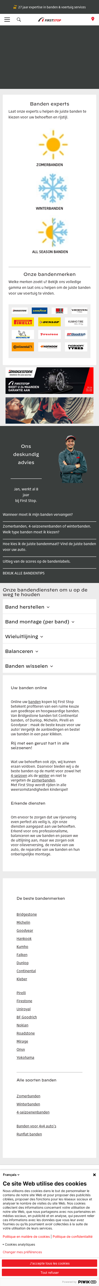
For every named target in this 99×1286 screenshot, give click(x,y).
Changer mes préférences (22, 1252)
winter (44, 775)
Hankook (24, 938)
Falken (22, 954)
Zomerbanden (28, 1096)
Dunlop (23, 962)
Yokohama (25, 1057)
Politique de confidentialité (73, 1236)
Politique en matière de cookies (26, 1236)
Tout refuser (50, 1272)
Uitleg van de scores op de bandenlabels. (37, 561)
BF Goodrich (27, 1017)
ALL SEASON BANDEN (50, 251)
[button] (19, 20)
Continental (26, 971)
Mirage (22, 1041)
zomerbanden (43, 780)
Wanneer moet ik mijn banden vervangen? (38, 514)
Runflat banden (29, 1134)
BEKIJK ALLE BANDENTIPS (24, 573)
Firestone (24, 1001)
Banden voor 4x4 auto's (36, 1126)
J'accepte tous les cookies (50, 1263)
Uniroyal (24, 1009)
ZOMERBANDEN (49, 164)
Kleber (22, 979)
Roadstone (26, 1033)
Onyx (21, 1049)
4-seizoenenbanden (33, 1112)
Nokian (22, 1025)
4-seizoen (19, 775)
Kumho (22, 946)
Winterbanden (28, 1104)
